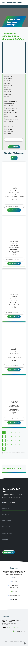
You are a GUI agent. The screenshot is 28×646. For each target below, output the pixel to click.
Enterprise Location (11, 112)
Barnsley (8, 90)
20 (19, 444)
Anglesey (8, 83)
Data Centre (10, 110)
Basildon (8, 92)
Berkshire (8, 94)
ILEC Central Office (11, 117)
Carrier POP (9, 106)
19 (15, 444)
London (8, 76)
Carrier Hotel (9, 104)
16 (4, 444)
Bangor (8, 87)
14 (15, 440)
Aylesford (8, 85)
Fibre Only (9, 127)
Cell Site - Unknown (10, 108)
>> (4, 449)
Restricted (9, 131)
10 (19, 436)
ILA (7, 115)
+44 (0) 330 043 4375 (14, 627)
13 (11, 440)
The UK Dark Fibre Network (14, 469)
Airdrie (7, 81)
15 (19, 440)
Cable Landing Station (11, 101)
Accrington (8, 79)
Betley (7, 96)
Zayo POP (9, 121)
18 (11, 444)
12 (7, 440)
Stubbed (8, 133)
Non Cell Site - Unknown (12, 119)
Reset (14, 158)
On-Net (8, 129)
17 (7, 444)
